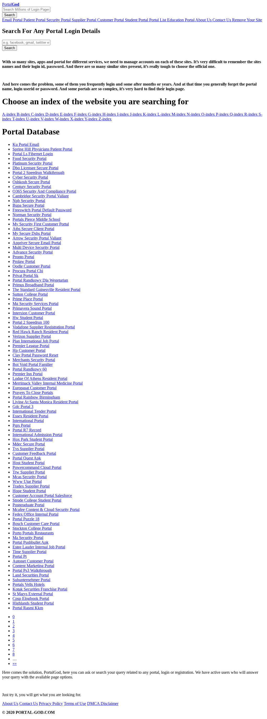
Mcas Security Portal (30, 477)
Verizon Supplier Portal (32, 336)
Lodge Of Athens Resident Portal (40, 378)
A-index (9, 114)
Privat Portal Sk (25, 275)
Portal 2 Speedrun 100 (31, 322)
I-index (123, 114)
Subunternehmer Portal (31, 580)
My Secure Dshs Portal (32, 233)
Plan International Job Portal (36, 341)
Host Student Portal (29, 463)
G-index (95, 114)
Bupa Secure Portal (28, 205)
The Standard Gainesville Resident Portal (46, 289)
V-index (48, 119)
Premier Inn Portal (28, 374)
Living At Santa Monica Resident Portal (45, 402)
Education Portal (181, 20)
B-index (24, 114)
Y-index (91, 119)
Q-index (237, 114)
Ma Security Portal (28, 537)
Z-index (105, 119)
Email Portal (12, 20)
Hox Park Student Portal (33, 439)
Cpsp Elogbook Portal (31, 598)
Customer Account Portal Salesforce (42, 495)
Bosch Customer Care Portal (36, 523)
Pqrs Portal (22, 425)
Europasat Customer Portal (35, 388)
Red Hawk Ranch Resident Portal (40, 331)
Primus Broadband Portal (33, 285)
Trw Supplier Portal (29, 472)
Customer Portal (111, 20)
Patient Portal (34, 20)
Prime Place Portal (28, 299)
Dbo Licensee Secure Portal (35, 168)
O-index (208, 114)
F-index (81, 114)
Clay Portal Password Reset (35, 355)
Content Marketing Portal (33, 565)
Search (9, 15)
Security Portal (59, 20)
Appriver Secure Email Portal (37, 243)
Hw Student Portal (28, 317)
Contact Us (222, 20)
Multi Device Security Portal (36, 247)
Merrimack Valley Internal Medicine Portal (48, 383)
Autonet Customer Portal (33, 561)
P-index (223, 114)
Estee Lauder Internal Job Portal (39, 547)
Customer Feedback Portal (34, 453)
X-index (77, 119)
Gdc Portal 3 (23, 406)
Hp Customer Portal (29, 350)
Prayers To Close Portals (33, 392)
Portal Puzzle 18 (26, 519)
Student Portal (137, 20)
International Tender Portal (34, 411)
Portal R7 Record (27, 430)
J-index (136, 114)
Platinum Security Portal (32, 163)
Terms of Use (75, 703)
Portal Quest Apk (27, 458)
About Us (204, 20)
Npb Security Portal (29, 200)
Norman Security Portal (32, 214)
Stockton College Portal (32, 528)
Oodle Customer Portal (31, 266)
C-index (38, 114)
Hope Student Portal (29, 491)
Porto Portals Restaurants (33, 533)
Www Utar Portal (27, 481)
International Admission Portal (37, 434)
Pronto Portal (23, 257)
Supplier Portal (84, 20)
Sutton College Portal (30, 294)
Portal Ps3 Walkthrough (32, 570)
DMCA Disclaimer (102, 703)
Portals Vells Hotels (29, 584)
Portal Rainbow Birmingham (36, 397)
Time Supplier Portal (29, 551)
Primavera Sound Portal (32, 308)
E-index (67, 114)
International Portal (28, 420)
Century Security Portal (32, 186)
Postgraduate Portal (28, 505)
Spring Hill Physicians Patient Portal (42, 149)
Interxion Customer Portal (34, 313)
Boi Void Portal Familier (33, 364)
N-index (194, 114)
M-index (179, 114)
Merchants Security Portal (34, 360)
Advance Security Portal (33, 252)
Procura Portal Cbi (28, 271)
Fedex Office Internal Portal (35, 514)
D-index (52, 114)
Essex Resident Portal (30, 416)
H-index (109, 114)
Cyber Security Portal (30, 177)
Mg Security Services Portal (35, 303)
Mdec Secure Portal (29, 444)
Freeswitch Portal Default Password (42, 210)
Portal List (158, 20)
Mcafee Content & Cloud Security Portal (46, 509)
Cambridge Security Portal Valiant (41, 196)
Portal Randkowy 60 (30, 369)
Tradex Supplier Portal (31, 486)
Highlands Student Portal (33, 603)
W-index (62, 119)
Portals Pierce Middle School (36, 219)
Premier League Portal (31, 346)
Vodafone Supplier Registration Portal (44, 327)
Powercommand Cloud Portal (37, 467)
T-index (19, 119)
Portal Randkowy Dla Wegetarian (40, 280)
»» (15, 663)
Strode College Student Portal (37, 500)
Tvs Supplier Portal (28, 448)
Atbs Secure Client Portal (33, 228)
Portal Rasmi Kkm (28, 608)
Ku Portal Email (26, 144)
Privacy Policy (51, 703)
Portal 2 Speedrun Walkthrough (38, 172)
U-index (33, 119)
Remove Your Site (247, 20)
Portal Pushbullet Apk (30, 542)
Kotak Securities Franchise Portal (40, 589)
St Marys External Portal (33, 594)
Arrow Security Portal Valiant (37, 238)
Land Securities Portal (31, 575)
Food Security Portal (29, 158)
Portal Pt (20, 556)
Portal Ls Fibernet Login (33, 154)
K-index (150, 114)
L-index (164, 114)
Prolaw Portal (24, 261)
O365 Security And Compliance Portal (44, 191)
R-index (251, 114)
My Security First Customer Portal (41, 224)
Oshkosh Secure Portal (31, 182)
